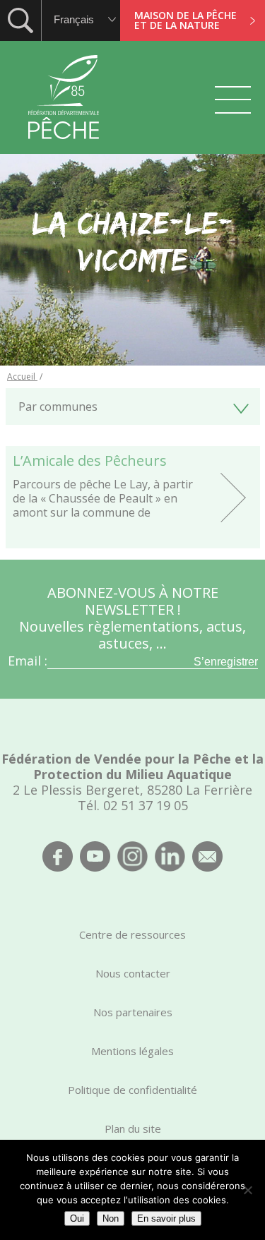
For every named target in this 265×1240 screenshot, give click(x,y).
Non (110, 1218)
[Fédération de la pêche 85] (64, 148)
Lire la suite (133, 497)
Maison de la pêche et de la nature (185, 20)
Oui (77, 1218)
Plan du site (133, 1128)
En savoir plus (166, 1218)
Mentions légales (132, 1051)
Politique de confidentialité (132, 1090)
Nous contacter (132, 973)
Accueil (22, 377)
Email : (27, 660)
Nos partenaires (132, 1012)
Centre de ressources (132, 934)
